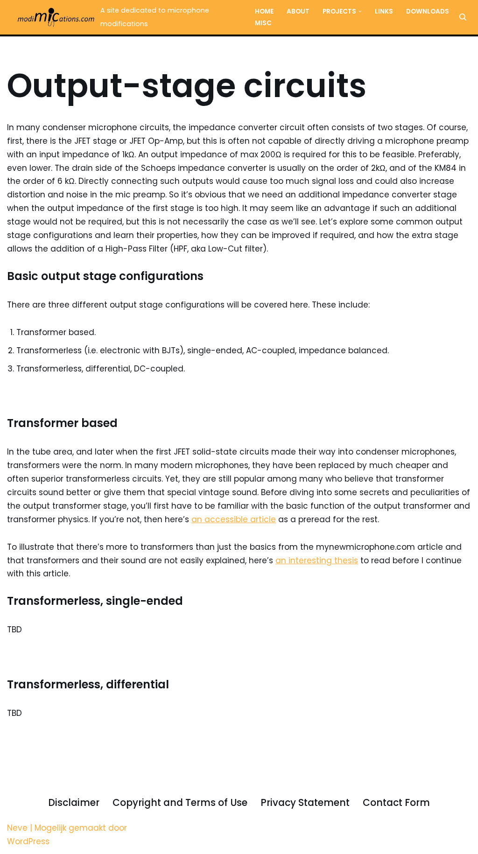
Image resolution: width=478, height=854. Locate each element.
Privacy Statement (305, 802)
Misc (263, 23)
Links (384, 11)
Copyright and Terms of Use (179, 802)
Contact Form (396, 802)
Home (264, 11)
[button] (360, 11)
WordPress (28, 841)
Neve (17, 827)
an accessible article (233, 519)
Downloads (427, 11)
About (298, 11)
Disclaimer (73, 802)
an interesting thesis (316, 560)
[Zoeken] (462, 17)
